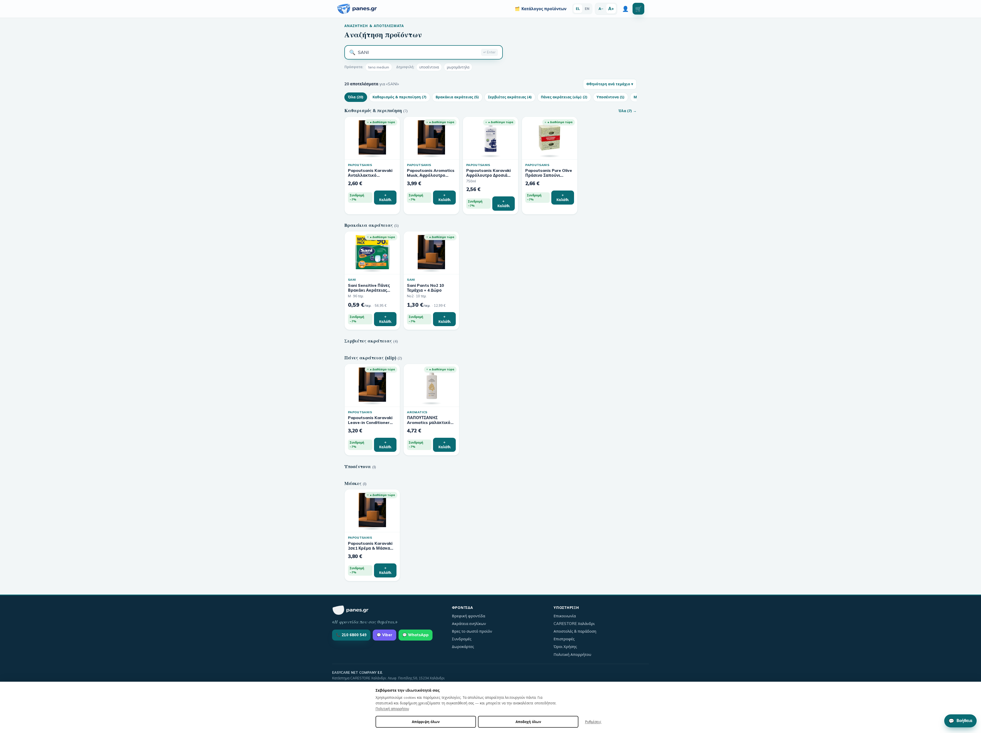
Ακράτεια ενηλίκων (469, 623)
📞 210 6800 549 (351, 635)
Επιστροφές (564, 638)
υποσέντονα (429, 67)
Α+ (611, 8)
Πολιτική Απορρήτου (572, 654)
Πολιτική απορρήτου (392, 708)
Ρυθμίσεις (593, 721)
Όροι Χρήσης (565, 646)
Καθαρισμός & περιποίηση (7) (399, 97)
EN (587, 8)
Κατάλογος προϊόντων (540, 8)
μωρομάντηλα (458, 67)
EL (578, 8)
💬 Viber (384, 635)
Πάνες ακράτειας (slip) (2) (564, 97)
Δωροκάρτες (463, 646)
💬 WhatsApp (415, 635)
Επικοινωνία (565, 615)
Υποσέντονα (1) (611, 97)
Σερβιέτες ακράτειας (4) (510, 97)
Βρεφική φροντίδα (468, 615)
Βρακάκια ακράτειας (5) (457, 97)
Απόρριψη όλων (426, 721)
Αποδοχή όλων (528, 721)
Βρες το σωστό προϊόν (472, 631)
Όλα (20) (356, 97)
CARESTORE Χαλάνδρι (574, 623)
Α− (601, 8)
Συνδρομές (461, 638)
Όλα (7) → (627, 111)
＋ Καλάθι (385, 197)
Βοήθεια (960, 721)
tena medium (378, 67)
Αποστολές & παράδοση (575, 631)
